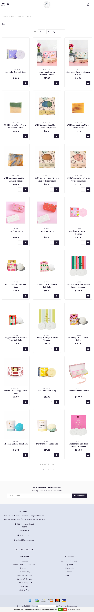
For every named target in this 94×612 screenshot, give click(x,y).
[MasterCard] (57, 600)
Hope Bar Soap (47, 231)
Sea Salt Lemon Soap (47, 390)
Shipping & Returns (24, 579)
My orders (70, 565)
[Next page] (54, 469)
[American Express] (30, 600)
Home (5, 16)
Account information (69, 561)
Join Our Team (24, 590)
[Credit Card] (37, 600)
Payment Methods (24, 575)
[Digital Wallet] (43, 600)
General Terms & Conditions (24, 565)
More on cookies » (74, 609)
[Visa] (64, 600)
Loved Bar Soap (16, 231)
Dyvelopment (72, 606)
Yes (60, 609)
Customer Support (24, 583)
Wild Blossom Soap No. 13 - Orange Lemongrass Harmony (47, 181)
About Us (24, 561)
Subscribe (80, 496)
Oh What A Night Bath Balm (16, 444)
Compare (69, 572)
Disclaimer (24, 568)
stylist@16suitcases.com (25, 540)
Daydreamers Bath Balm (47, 444)
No (65, 609)
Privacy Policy (24, 572)
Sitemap (24, 586)
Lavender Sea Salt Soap (15, 72)
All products (69, 575)
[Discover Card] (50, 600)
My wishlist (69, 568)
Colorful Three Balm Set (78, 390)
